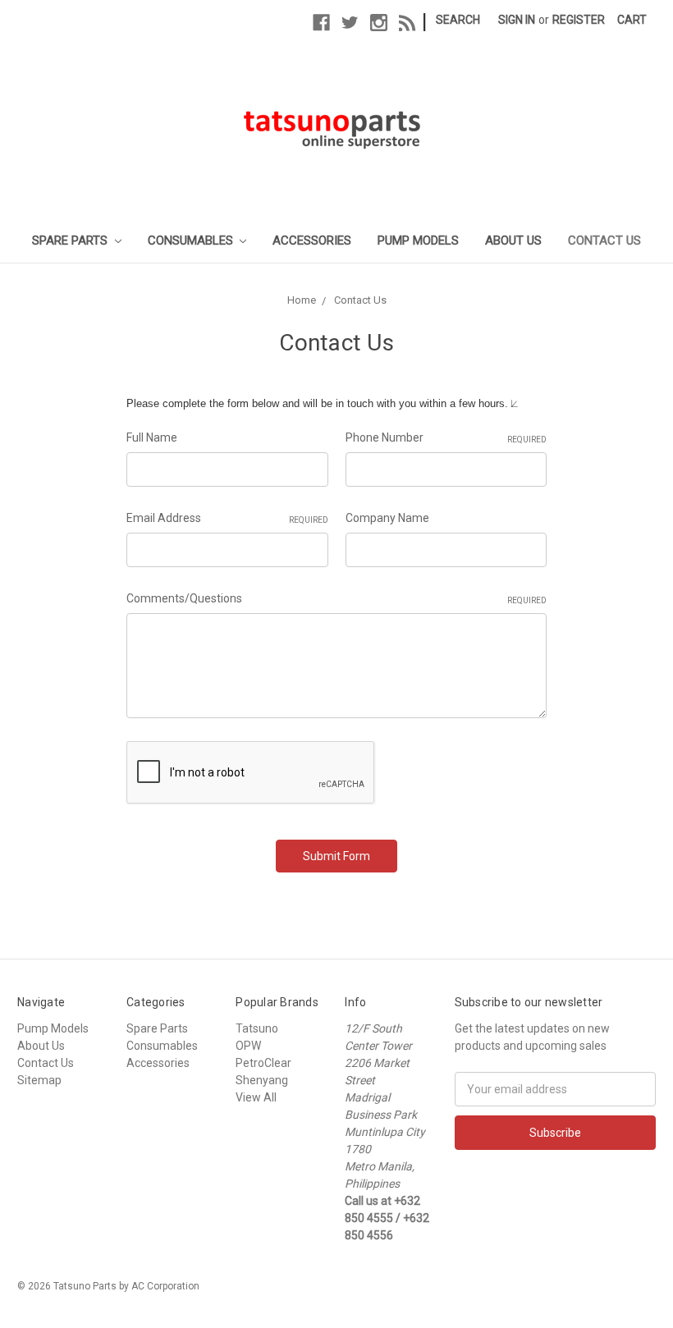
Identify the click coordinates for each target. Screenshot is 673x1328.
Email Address (226, 517)
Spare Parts (71, 240)
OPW (248, 1045)
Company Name (387, 517)
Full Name (151, 437)
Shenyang (262, 1080)
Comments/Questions (336, 598)
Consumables (192, 240)
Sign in (516, 19)
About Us (513, 240)
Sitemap (39, 1080)
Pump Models (418, 240)
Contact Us (604, 240)
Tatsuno (257, 1028)
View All (256, 1097)
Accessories (311, 240)
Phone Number (446, 437)
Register (578, 19)
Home (301, 300)
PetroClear (263, 1062)
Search (458, 19)
